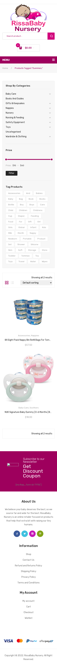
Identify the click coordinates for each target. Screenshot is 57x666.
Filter (11, 173)
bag (21, 199)
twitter (24, 533)
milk (10, 233)
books (42, 199)
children (23, 210)
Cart (28, 606)
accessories (14, 193)
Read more (28, 339)
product (41, 239)
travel (21, 261)
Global (21, 227)
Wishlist (28, 618)
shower (21, 244)
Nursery (10, 113)
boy (22, 204)
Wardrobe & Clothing (16, 136)
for (20, 221)
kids (44, 227)
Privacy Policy (28, 577)
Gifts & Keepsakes (15, 103)
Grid (7, 282)
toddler (12, 256)
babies (39, 193)
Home (5, 68)
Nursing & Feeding (15, 117)
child (10, 210)
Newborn (12, 239)
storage (32, 250)
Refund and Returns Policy (28, 565)
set (10, 244)
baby (10, 199)
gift (30, 221)
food (10, 221)
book (31, 199)
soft (20, 250)
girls (10, 227)
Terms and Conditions (28, 582)
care (42, 204)
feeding (35, 216)
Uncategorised (13, 131)
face (17, 533)
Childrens (37, 210)
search (51, 36)
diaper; (21, 216)
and (28, 193)
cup (10, 216)
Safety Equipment (15, 122)
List (12, 282)
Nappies (10, 108)
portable (27, 239)
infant (33, 227)
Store (44, 250)
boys (31, 204)
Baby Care (11, 94)
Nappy (33, 233)
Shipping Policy (28, 571)
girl (39, 221)
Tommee (25, 256)
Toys (8, 127)
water (33, 261)
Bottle (11, 204)
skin (10, 250)
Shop (28, 554)
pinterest (40, 533)
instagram (32, 533)
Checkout (29, 612)
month (21, 233)
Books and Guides (15, 98)
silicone (34, 244)
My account (28, 601)
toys (10, 261)
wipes (45, 261)
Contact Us (28, 560)
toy (37, 256)
